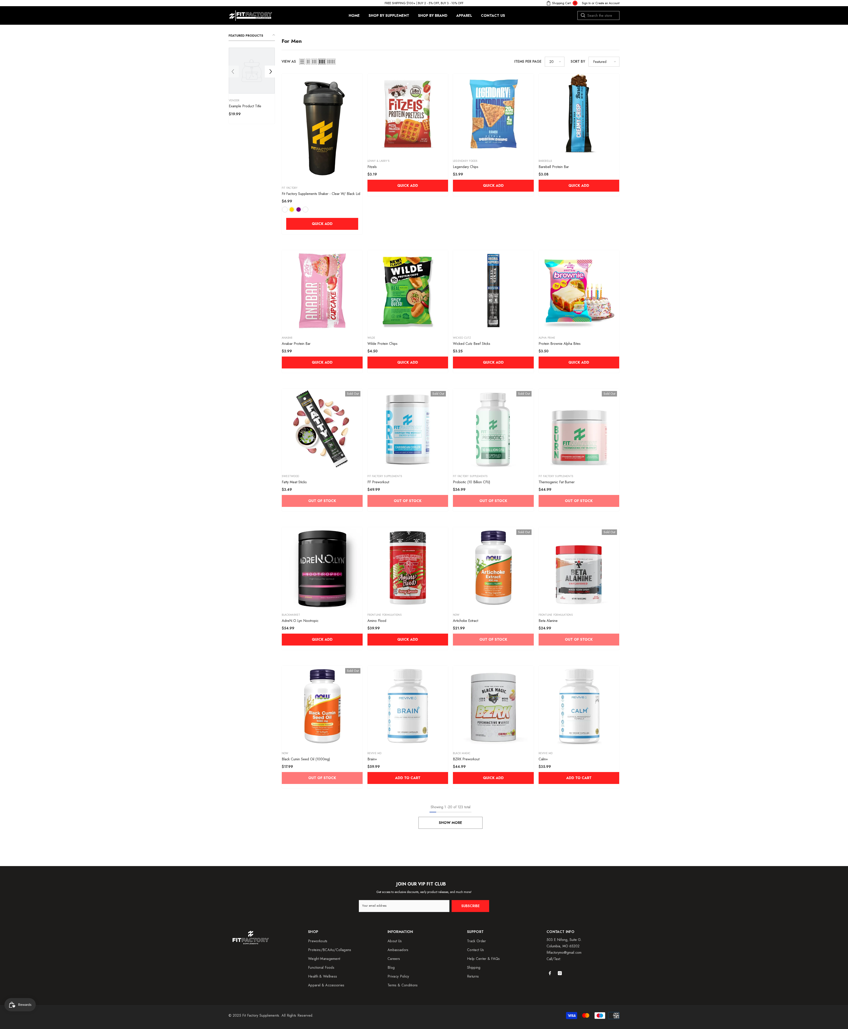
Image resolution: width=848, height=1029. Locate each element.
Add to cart (407, 777)
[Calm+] (579, 706)
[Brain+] (407, 706)
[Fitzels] (407, 114)
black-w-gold (292, 209)
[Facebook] (550, 973)
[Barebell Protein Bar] (579, 114)
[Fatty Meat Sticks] (322, 429)
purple (298, 209)
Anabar (287, 338)
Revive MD (374, 753)
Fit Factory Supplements (384, 476)
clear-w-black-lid (285, 209)
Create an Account (607, 3)
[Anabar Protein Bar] (322, 290)
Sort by (578, 61)
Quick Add (322, 223)
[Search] (598, 15)
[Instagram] (559, 973)
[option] (252, 86)
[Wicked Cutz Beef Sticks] (493, 290)
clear (305, 209)
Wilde (371, 338)
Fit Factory (290, 188)
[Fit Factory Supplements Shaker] (322, 127)
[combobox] (598, 15)
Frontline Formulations (384, 615)
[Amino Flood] (407, 567)
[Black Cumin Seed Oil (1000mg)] (322, 706)
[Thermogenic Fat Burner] (579, 429)
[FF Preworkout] (407, 429)
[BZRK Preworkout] (493, 706)
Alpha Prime (547, 338)
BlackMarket (291, 615)
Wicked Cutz (462, 338)
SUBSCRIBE (470, 905)
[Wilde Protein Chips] (407, 290)
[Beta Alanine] (579, 567)
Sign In (586, 3)
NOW (456, 615)
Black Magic (462, 753)
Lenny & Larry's (378, 161)
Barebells (545, 161)
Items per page (527, 61)
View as (289, 61)
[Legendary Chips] (493, 114)
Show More (450, 822)
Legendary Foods (465, 161)
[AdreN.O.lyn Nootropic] (322, 567)
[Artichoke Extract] (493, 567)
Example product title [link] (245, 106)
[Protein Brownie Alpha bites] (579, 290)
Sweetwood (290, 476)
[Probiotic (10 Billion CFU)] (493, 429)
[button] (233, 71)
